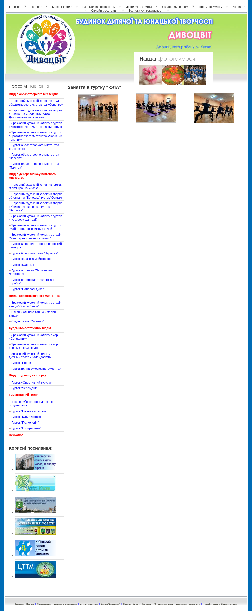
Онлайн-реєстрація (104, 10)
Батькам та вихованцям (98, 7)
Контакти (239, 7)
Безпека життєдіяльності (145, 10)
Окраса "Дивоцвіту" (175, 7)
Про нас (36, 7)
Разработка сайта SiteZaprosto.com (220, 604)
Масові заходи (62, 7)
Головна (15, 7)
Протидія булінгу (210, 7)
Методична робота (139, 7)
